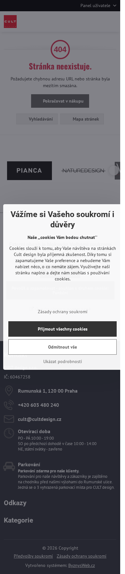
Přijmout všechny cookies (63, 329)
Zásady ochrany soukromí (63, 311)
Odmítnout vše (62, 347)
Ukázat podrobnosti (62, 361)
